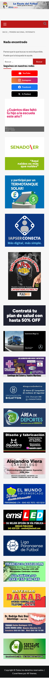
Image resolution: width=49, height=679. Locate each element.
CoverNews (17, 673)
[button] (5, 24)
